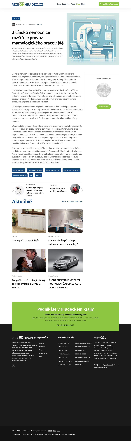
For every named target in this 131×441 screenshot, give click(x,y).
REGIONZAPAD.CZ (63, 346)
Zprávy (65, 4)
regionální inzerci (23, 358)
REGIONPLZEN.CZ (63, 343)
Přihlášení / (105, 4)
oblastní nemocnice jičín (53, 170)
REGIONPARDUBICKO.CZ (83, 343)
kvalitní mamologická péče (71, 170)
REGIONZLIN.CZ (80, 354)
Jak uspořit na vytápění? (25, 240)
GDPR (50, 431)
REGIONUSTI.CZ (63, 357)
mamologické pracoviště (35, 170)
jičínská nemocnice (18, 170)
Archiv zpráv (43, 353)
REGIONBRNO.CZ (81, 350)
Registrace (114, 4)
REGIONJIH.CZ (62, 350)
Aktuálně (16, 18)
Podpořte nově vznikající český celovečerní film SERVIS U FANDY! (28, 283)
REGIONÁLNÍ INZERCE (65, 325)
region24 (38, 175)
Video (73, 4)
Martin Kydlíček (20, 24)
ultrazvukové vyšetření (20, 175)
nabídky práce (25, 353)
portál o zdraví (108, 365)
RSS (40, 357)
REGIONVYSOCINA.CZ (82, 346)
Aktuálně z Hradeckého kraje (72, 201)
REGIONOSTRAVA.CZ (82, 361)
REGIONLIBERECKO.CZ (65, 361)
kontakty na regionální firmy (25, 350)
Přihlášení (42, 346)
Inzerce (41, 343)
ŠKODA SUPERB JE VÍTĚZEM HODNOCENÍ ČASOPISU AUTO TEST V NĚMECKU (64, 283)
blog (31, 175)
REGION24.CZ (79, 365)
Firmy (83, 4)
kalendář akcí (16, 353)
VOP (54, 431)
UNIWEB (96, 353)
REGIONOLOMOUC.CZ (82, 357)
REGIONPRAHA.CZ (64, 354)
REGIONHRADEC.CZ (64, 365)
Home (59, 4)
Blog (78, 4)
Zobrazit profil (103, 106)
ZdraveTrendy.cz (102, 367)
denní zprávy (16, 347)
